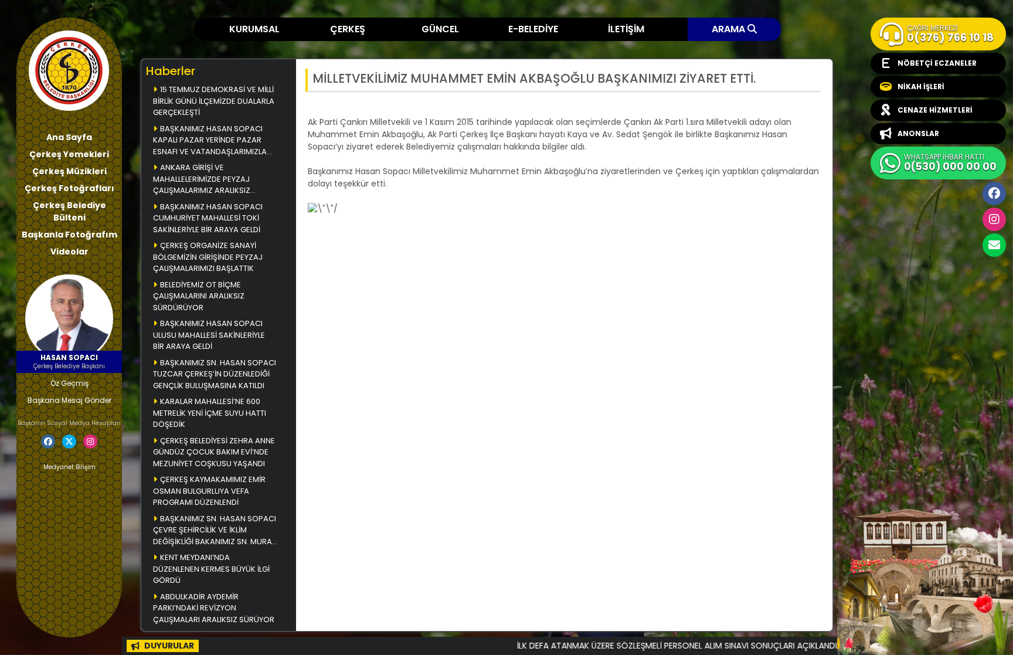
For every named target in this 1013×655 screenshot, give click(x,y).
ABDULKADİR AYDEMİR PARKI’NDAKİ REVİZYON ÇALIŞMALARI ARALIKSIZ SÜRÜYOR (213, 608)
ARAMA (729, 29)
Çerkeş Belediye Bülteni (69, 211)
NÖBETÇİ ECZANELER (937, 63)
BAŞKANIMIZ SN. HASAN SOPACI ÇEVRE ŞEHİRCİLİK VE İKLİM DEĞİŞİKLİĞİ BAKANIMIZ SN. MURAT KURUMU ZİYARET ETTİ (214, 531)
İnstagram (994, 219)
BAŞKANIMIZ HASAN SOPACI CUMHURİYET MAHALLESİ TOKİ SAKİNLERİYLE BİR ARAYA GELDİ (208, 218)
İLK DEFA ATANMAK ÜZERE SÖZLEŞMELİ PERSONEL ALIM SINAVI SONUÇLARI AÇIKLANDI (639, 645)
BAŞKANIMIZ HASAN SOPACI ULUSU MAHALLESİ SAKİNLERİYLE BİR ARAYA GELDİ (209, 335)
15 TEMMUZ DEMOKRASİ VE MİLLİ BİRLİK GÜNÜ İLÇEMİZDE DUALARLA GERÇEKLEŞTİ (213, 101)
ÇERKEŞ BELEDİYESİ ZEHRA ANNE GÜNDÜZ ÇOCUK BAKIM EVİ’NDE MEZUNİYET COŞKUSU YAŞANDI (214, 452)
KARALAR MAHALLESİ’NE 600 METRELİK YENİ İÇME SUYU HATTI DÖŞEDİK (209, 413)
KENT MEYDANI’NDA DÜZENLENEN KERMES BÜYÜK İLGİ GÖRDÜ (211, 569)
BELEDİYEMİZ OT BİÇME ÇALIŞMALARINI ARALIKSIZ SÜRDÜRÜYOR (198, 296)
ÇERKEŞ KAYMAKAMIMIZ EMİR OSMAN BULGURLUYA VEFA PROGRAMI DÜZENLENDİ (209, 491)
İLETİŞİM (626, 29)
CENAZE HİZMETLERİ (935, 110)
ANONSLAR (918, 133)
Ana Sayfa (69, 137)
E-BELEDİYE (533, 29)
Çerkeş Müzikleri (69, 171)
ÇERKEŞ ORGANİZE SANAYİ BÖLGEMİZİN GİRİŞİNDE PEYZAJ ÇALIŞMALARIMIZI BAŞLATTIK (208, 257)
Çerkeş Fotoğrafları (69, 188)
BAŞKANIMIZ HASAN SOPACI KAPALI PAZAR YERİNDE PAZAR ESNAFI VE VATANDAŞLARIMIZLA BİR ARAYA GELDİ (210, 141)
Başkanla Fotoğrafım (69, 234)
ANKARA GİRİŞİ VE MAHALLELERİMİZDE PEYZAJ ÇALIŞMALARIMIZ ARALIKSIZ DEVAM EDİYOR (201, 180)
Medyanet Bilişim (69, 467)
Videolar (69, 251)
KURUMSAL (254, 29)
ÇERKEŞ (347, 29)
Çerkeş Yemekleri (69, 154)
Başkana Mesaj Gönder (69, 400)
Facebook (994, 193)
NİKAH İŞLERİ (921, 86)
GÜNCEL (440, 29)
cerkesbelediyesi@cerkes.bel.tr (994, 245)
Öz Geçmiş (69, 383)
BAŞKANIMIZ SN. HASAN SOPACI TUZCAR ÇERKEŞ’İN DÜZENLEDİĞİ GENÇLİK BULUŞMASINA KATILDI (214, 374)
